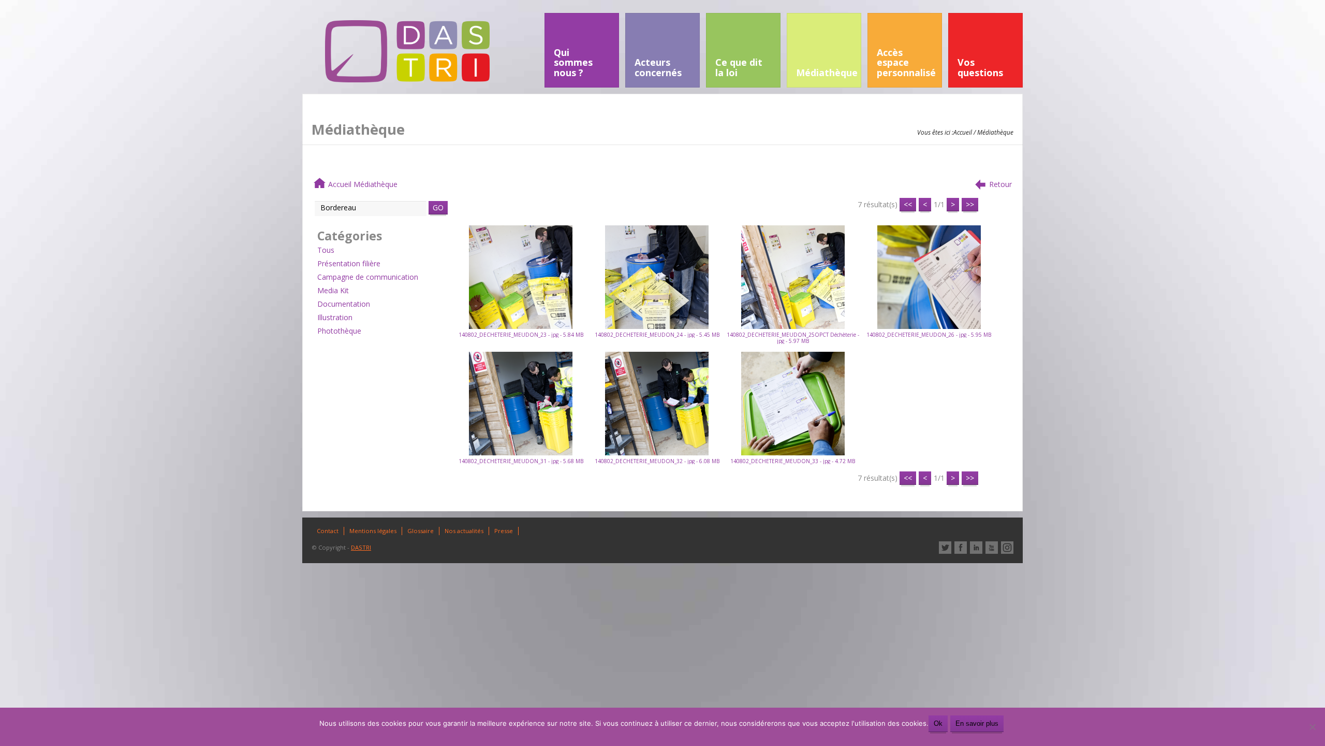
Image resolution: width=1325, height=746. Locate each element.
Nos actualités (464, 531)
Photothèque (339, 331)
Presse (503, 531)
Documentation (343, 304)
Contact (327, 531)
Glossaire (420, 531)
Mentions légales (372, 531)
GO (438, 207)
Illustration (334, 317)
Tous (325, 250)
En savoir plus (976, 723)
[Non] (1312, 727)
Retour (1000, 184)
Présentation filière (348, 263)
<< (908, 204)
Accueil (962, 132)
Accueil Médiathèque (363, 184)
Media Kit (333, 290)
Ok (938, 723)
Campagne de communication (367, 277)
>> (970, 204)
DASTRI (361, 547)
